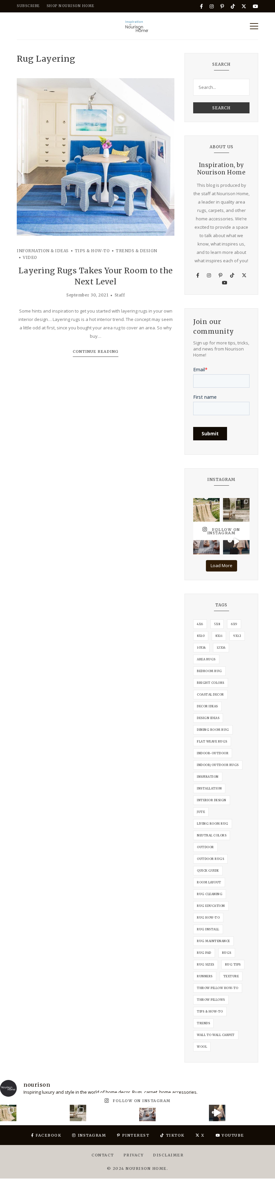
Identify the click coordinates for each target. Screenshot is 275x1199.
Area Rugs (206, 659)
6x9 (234, 624)
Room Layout (209, 882)
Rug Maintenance (213, 941)
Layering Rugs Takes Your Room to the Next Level (95, 276)
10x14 (201, 647)
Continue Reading (95, 351)
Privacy (133, 1155)
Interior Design (211, 800)
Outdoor (205, 847)
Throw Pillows (211, 999)
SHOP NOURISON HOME (71, 6)
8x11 (218, 636)
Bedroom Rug (209, 671)
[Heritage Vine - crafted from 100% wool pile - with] (206, 511)
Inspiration (208, 776)
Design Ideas (208, 718)
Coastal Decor (210, 694)
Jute (201, 812)
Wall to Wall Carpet (216, 1035)
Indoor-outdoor (212, 753)
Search (221, 107)
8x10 (201, 636)
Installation (209, 788)
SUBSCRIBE (28, 6)
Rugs (226, 953)
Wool (202, 1046)
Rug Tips (233, 964)
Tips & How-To (210, 1011)
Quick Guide (208, 870)
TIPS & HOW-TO (92, 250)
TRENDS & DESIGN (136, 250)
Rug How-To (208, 917)
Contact (103, 1155)
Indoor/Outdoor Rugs (218, 765)
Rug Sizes (205, 964)
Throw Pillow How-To (217, 988)
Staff (120, 294)
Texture (231, 976)
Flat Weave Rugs (212, 741)
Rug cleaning (209, 894)
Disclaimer (168, 1155)
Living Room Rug (212, 823)
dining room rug (213, 729)
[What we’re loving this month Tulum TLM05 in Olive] (236, 511)
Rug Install (208, 929)
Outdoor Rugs (210, 859)
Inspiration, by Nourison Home (221, 168)
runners (205, 976)
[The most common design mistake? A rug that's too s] (206, 541)
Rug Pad (204, 953)
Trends (203, 1023)
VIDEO (30, 257)
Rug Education (211, 906)
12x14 (221, 647)
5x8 (217, 624)
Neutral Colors (211, 835)
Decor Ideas (207, 706)
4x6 (200, 624)
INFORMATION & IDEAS (43, 250)
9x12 (237, 636)
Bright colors (210, 683)
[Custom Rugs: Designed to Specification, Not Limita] (236, 541)
